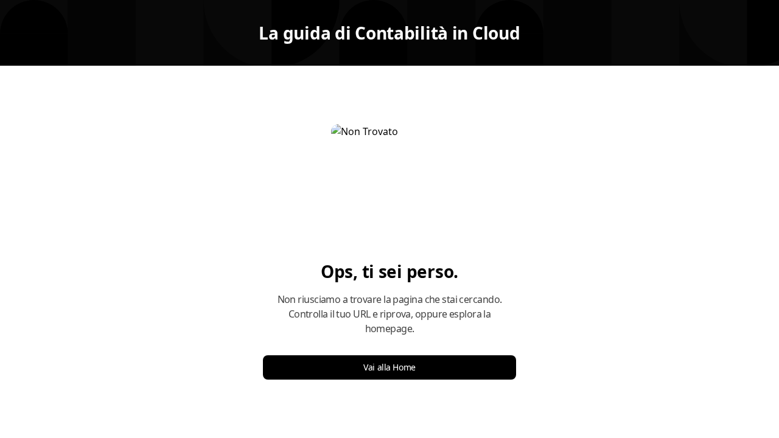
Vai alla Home (389, 367)
